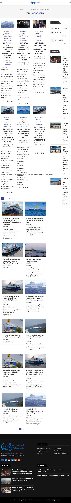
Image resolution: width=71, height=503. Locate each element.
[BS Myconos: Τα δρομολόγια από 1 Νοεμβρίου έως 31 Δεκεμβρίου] (35, 326)
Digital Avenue (57, 500)
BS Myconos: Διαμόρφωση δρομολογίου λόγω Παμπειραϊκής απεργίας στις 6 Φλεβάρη (8, 135)
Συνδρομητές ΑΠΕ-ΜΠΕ (60, 453)
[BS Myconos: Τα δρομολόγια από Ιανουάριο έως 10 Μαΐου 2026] (23, 110)
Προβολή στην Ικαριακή (43, 448)
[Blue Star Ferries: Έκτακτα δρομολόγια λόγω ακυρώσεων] (35, 250)
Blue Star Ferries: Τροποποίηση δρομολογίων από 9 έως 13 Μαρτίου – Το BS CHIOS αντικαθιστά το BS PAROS (23, 51)
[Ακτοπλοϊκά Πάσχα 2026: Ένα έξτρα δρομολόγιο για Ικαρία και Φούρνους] (39, 24)
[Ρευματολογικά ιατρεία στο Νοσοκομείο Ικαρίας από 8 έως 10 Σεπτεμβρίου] (55, 126)
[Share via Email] (11, 101)
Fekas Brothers (48, 500)
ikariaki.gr (7, 60)
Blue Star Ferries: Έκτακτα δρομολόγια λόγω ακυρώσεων (34, 261)
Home (21, 9)
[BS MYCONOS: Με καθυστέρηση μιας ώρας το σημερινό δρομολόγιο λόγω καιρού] (35, 400)
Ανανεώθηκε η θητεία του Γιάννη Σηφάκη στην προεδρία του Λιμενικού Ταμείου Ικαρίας (65, 189)
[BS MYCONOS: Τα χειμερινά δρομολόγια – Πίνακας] (12, 400)
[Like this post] (4, 101)
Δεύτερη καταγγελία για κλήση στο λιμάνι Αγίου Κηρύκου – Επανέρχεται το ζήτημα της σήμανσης (65, 100)
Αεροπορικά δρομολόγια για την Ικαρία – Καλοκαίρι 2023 (53, 475)
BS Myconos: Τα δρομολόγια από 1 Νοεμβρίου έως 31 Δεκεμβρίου (34, 337)
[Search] (70, 2)
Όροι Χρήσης (57, 450)
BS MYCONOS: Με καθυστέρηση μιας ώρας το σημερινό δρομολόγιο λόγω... (35, 411)
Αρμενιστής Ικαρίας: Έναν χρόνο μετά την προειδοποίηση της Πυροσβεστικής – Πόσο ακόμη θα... (23, 489)
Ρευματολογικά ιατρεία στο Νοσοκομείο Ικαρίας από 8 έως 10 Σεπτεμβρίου (65, 130)
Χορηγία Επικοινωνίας (43, 450)
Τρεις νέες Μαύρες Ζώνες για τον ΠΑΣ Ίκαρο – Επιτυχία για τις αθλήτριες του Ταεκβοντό (65, 157)
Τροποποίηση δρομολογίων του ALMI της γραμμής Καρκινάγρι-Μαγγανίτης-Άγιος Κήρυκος (39, 133)
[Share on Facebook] (21, 103)
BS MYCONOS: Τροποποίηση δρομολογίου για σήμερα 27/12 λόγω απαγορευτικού (35, 298)
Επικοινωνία (57, 448)
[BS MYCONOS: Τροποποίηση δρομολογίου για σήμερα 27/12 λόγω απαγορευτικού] (35, 287)
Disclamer (39, 453)
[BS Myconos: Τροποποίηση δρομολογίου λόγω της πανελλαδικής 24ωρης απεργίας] (12, 287)
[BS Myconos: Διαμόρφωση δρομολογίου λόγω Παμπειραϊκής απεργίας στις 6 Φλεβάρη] (7, 110)
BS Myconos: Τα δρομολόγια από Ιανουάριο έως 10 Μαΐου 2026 (23, 133)
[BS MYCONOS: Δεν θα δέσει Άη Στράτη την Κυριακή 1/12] (12, 326)
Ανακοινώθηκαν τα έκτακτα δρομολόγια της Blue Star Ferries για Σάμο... (11, 372)
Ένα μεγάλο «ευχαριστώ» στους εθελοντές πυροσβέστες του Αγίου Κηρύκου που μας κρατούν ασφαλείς (65, 67)
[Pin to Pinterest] (9, 101)
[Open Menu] (1, 2)
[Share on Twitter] (7, 101)
